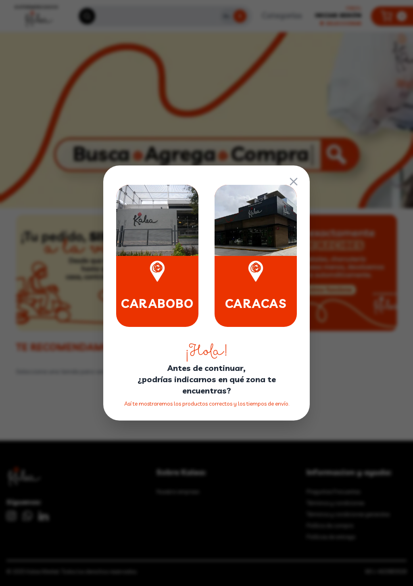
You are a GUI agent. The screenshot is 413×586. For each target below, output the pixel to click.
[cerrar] (293, 181)
